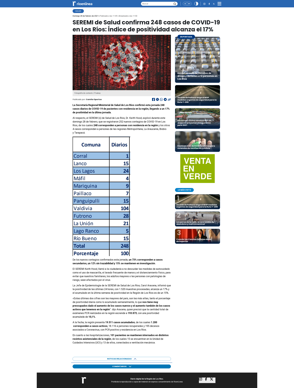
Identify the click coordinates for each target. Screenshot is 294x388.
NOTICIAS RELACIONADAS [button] (119, 358)
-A (185, 4)
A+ (189, 4)
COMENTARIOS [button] (119, 366)
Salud (78, 11)
